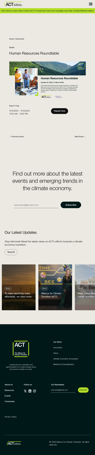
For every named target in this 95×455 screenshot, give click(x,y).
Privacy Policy (11, 417)
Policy (55, 353)
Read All (11, 252)
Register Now (59, 111)
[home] (13, 4)
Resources (9, 390)
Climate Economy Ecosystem (65, 359)
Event (11, 39)
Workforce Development (63, 364)
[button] (90, 4)
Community (10, 401)
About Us (9, 384)
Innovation (57, 347)
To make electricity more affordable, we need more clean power (18, 296)
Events (8, 396)
